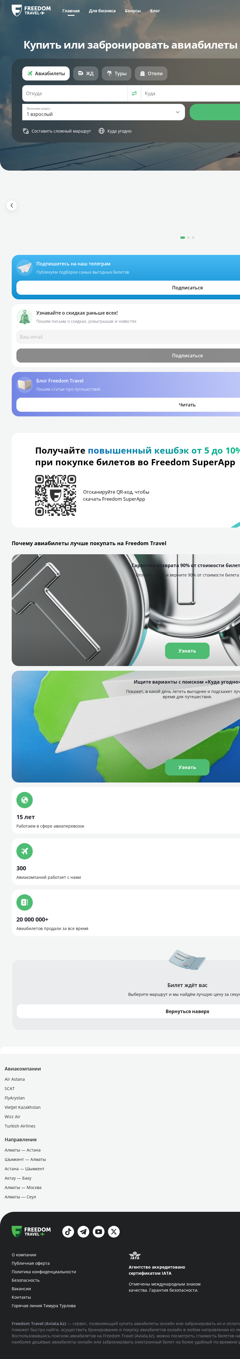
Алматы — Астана (23, 1150)
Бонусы (133, 10)
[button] (103, 112)
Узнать (187, 767)
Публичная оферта (31, 1263)
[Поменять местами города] (134, 93)
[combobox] (75, 93)
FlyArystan (15, 1098)
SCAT (10, 1088)
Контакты (21, 1297)
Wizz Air (12, 1116)
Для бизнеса (102, 10)
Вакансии (21, 1288)
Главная (71, 10)
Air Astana (15, 1079)
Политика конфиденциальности (44, 1271)
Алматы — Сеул (20, 1197)
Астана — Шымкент (24, 1168)
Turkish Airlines (20, 1126)
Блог (155, 10)
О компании (24, 1254)
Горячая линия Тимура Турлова (44, 1305)
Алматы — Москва (23, 1187)
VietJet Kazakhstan (23, 1107)
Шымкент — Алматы (25, 1159)
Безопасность (26, 1280)
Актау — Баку (18, 1178)
